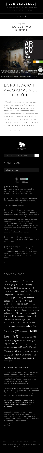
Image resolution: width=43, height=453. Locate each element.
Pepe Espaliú (23, 344)
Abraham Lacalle (13, 281)
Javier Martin (15, 310)
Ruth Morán (10, 358)
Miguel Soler (25, 331)
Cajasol (29, 285)
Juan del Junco (14, 316)
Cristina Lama (25, 288)
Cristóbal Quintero (13, 291)
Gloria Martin (24, 301)
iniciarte (23, 307)
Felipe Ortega (20, 298)
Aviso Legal (20, 446)
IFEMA (19, 130)
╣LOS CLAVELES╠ (21, 3)
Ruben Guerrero (25, 354)
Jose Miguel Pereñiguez (24, 313)
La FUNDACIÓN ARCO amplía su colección (21, 90)
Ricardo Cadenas (25, 351)
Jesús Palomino (29, 310)
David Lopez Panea (18, 295)
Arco (19, 284)
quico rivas (33, 344)
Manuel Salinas (19, 323)
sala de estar (23, 358)
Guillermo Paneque (15, 304)
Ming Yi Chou (25, 337)
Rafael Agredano (12, 347)
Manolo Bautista (16, 320)
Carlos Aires (10, 288)
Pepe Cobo (11, 344)
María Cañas (22, 326)
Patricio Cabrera (26, 341)
